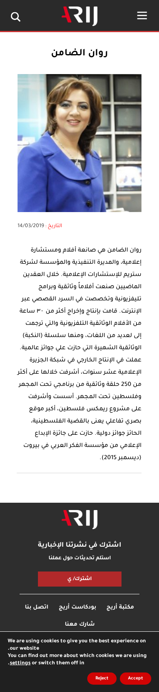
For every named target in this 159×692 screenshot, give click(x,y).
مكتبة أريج (120, 607)
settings (20, 663)
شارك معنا (80, 625)
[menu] (142, 15)
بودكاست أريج (77, 607)
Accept (135, 678)
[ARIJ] (79, 520)
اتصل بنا (37, 607)
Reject (101, 678)
